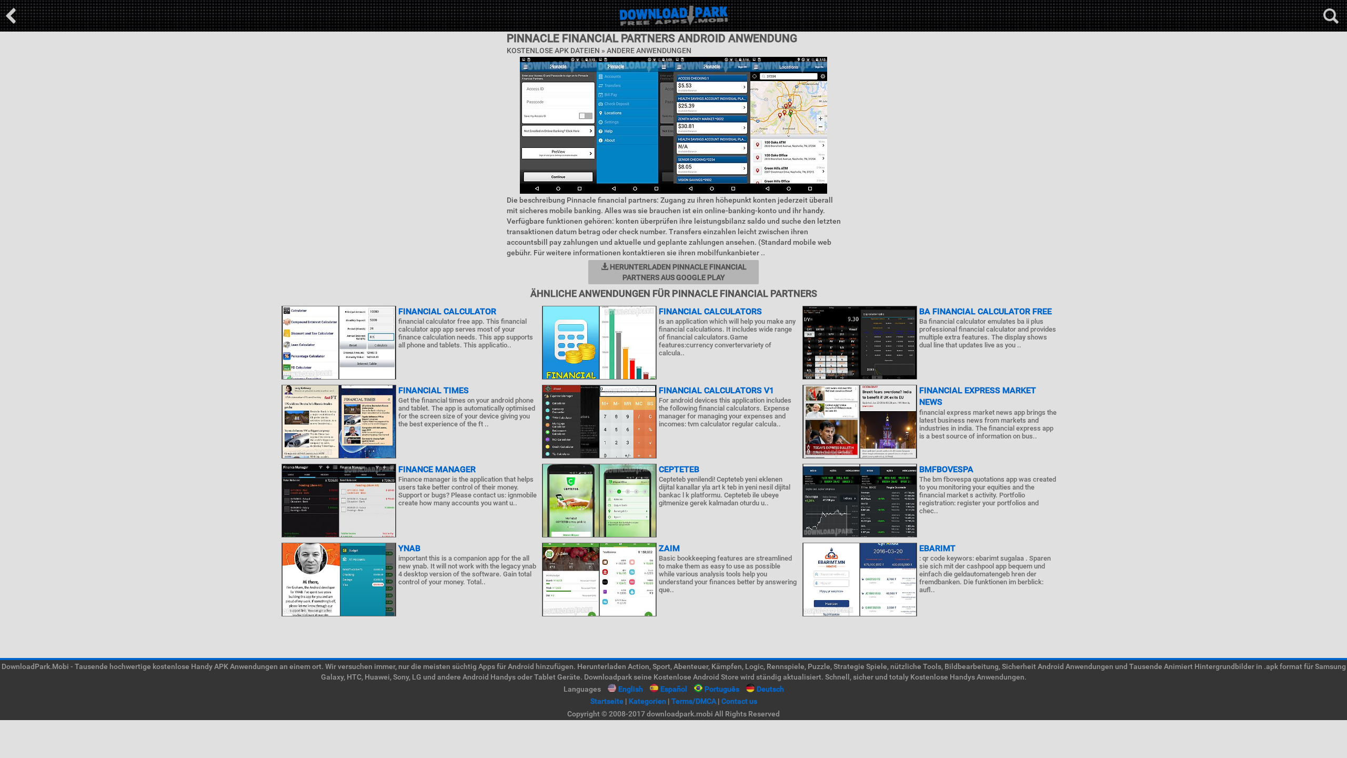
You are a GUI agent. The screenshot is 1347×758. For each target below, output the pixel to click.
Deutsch (770, 689)
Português (722, 689)
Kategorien (647, 701)
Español (673, 689)
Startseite (607, 701)
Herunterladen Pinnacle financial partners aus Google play (677, 272)
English (630, 689)
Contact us (739, 701)
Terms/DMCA (693, 701)
